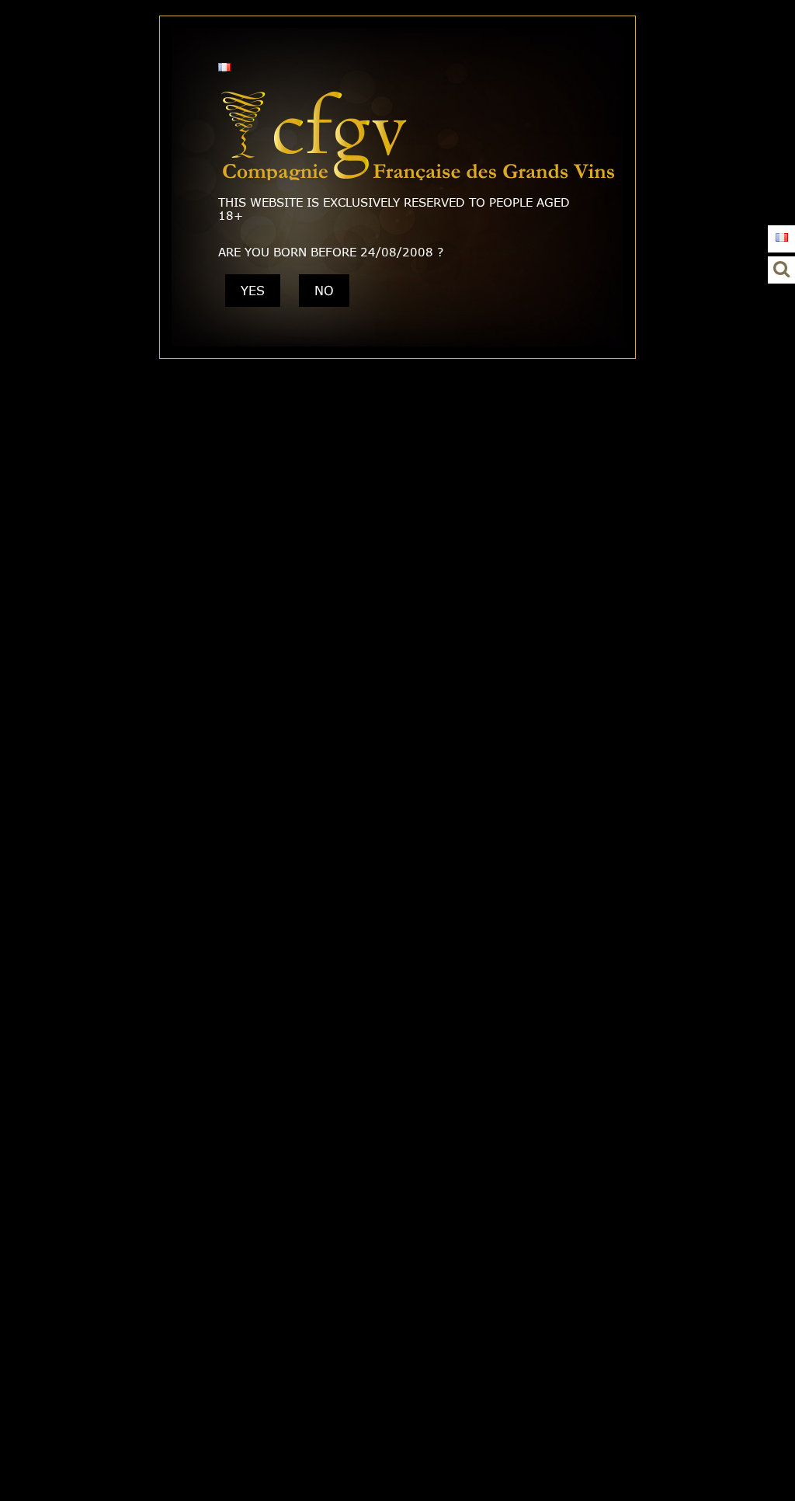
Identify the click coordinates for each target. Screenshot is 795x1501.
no (324, 290)
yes (253, 290)
